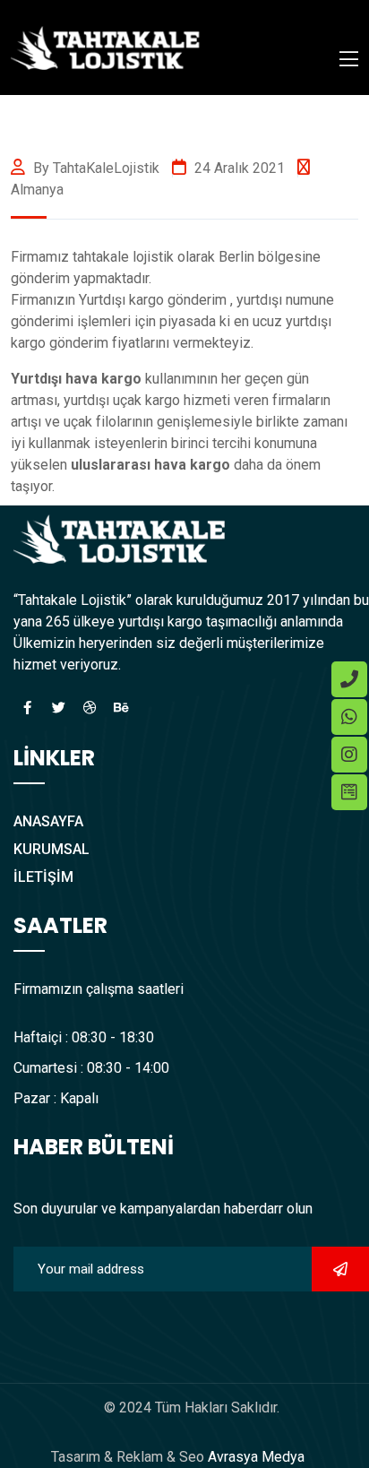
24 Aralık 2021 (238, 168)
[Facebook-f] (26, 707)
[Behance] (120, 707)
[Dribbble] (89, 707)
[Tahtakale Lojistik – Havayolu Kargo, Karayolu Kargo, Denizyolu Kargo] (106, 46)
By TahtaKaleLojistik (94, 168)
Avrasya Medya (254, 1456)
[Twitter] (58, 707)
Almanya (37, 189)
